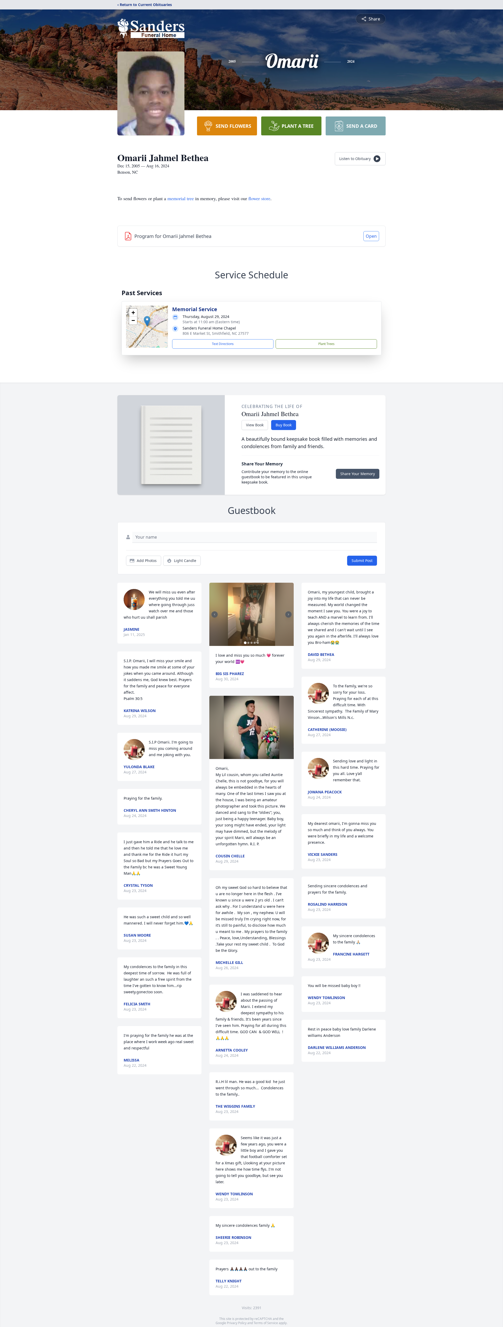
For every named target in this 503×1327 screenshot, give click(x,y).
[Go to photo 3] (251, 643)
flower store (259, 198)
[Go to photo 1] (245, 642)
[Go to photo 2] (248, 643)
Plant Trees (326, 344)
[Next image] (288, 614)
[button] (147, 321)
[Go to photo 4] (255, 643)
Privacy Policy (237, 1323)
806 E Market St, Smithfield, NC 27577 (216, 333)
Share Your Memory (357, 473)
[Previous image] (214, 614)
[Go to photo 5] (258, 643)
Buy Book (284, 424)
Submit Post (362, 560)
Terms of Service (266, 1323)
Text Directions (223, 344)
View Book (255, 424)
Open (371, 236)
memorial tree (180, 198)
